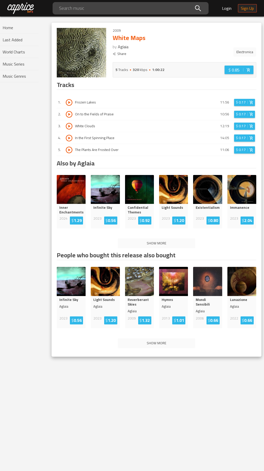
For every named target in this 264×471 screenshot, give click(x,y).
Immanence (239, 207)
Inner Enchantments (71, 209)
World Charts (14, 52)
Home (8, 27)
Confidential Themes (138, 209)
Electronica (244, 52)
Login (227, 8)
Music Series (13, 64)
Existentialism (207, 207)
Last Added (12, 40)
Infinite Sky (102, 207)
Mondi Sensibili (203, 302)
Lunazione (238, 299)
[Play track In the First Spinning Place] (69, 138)
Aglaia (123, 47)
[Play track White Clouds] (69, 126)
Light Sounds (172, 207)
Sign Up (247, 8)
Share (121, 54)
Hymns (167, 299)
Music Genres (14, 76)
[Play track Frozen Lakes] (69, 102)
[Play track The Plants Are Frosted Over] (69, 150)
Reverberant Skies (138, 302)
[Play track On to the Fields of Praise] (69, 114)
